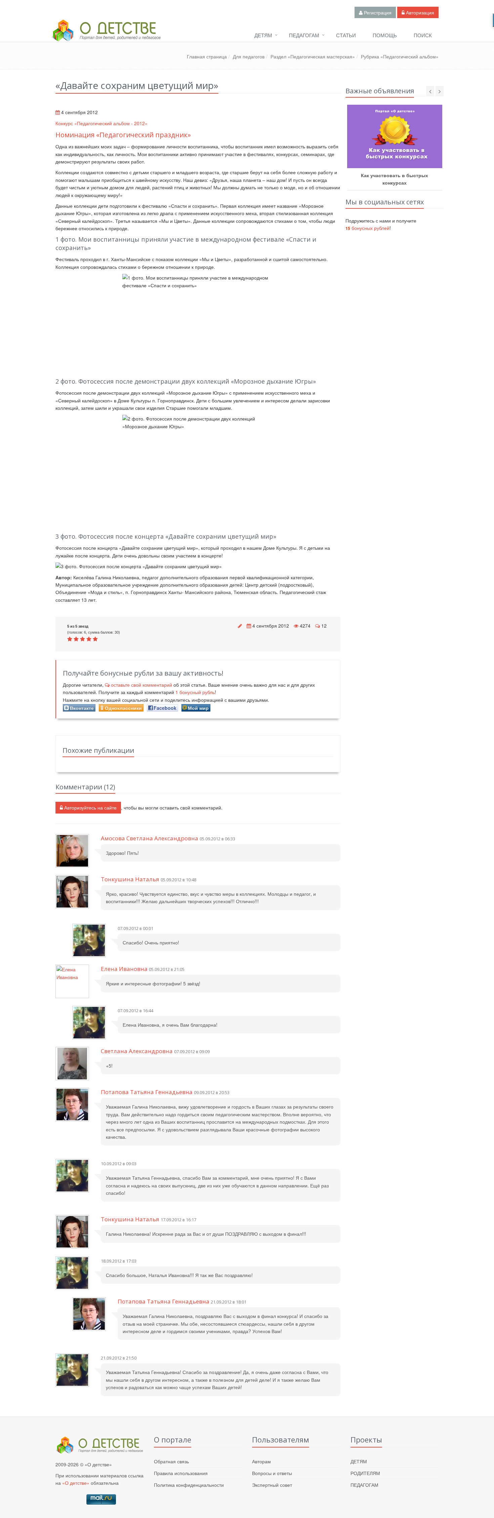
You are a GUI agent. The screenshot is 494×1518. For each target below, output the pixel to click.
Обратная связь (171, 1461)
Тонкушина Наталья (130, 879)
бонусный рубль (195, 692)
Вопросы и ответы (272, 1473)
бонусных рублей (367, 228)
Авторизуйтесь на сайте (90, 807)
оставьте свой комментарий (141, 684)
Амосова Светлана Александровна (149, 838)
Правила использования (181, 1473)
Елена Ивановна (124, 969)
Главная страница (207, 56)
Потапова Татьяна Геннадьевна (147, 1092)
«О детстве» (75, 1482)
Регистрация (377, 12)
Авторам (261, 1461)
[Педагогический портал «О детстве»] (105, 36)
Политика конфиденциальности (189, 1484)
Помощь (385, 35)
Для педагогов (248, 56)
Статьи (346, 35)
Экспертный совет (272, 1484)
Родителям (365, 1473)
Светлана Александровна (137, 1051)
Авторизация (419, 12)
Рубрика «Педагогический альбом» (400, 56)
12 (324, 625)
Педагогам (304, 35)
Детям (263, 35)
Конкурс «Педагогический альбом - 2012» (101, 123)
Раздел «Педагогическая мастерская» (313, 56)
